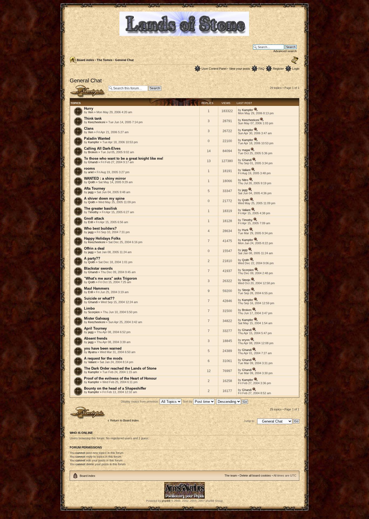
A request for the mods (103, 358)
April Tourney (95, 328)
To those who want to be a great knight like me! (123, 158)
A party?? (92, 258)
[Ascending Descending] (232, 401)
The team (230, 475)
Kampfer (247, 110)
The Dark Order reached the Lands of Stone (120, 368)
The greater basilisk (100, 208)
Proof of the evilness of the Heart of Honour (120, 378)
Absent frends (95, 338)
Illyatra (92, 352)
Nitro (245, 180)
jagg (90, 192)
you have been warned (103, 348)
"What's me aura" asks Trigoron (110, 278)
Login (295, 68)
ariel (90, 172)
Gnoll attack (94, 218)
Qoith (91, 182)
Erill (90, 222)
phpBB (166, 500)
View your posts (239, 68)
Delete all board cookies (255, 475)
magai (246, 150)
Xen (90, 112)
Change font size (294, 60)
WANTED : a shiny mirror (105, 178)
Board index (85, 60)
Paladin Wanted (97, 138)
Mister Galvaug (96, 318)
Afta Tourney (94, 188)
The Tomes (104, 60)
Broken (93, 152)
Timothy (93, 212)
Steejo (246, 280)
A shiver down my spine (104, 198)
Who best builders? (100, 228)
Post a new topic (80, 86)
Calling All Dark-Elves (102, 148)
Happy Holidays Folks (102, 238)
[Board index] (185, 33)
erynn (246, 339)
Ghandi (93, 162)
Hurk (245, 230)
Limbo (89, 308)
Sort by (188, 401)
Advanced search (285, 51)
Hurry (88, 108)
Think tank (93, 118)
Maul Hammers (96, 288)
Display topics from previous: (140, 401)
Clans (88, 128)
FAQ (261, 68)
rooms (89, 168)
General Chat (124, 60)
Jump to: (249, 421)
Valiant (246, 170)
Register (278, 68)
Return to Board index (124, 420)
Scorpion (248, 270)
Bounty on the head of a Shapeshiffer (115, 388)
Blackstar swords (98, 268)
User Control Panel (214, 68)
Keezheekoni (96, 122)
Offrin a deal (94, 248)
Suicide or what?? (99, 298)
